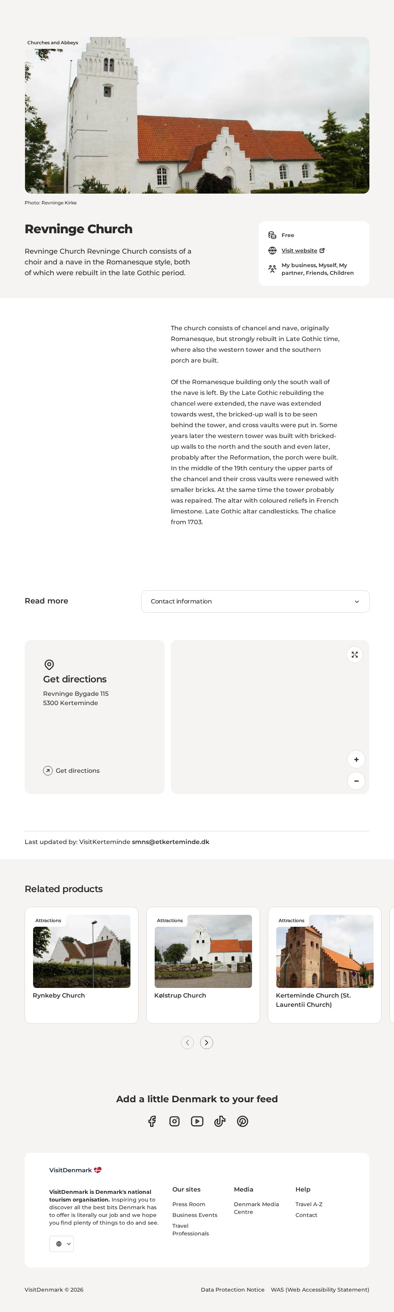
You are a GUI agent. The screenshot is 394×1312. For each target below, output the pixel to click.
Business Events (194, 1215)
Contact (306, 1215)
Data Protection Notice (233, 1289)
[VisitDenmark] (75, 1170)
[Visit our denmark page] (152, 1121)
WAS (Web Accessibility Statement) (320, 1289)
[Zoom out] (356, 781)
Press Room (188, 1204)
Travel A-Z (309, 1204)
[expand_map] (354, 654)
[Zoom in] (356, 759)
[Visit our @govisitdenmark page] (220, 1121)
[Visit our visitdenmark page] (197, 1121)
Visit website (299, 250)
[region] (270, 717)
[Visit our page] (174, 1121)
